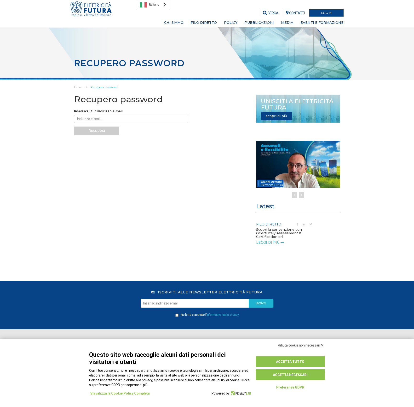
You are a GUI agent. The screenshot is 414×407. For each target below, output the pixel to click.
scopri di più (276, 116)
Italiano (154, 4)
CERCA (272, 13)
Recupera (96, 130)
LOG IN (326, 13)
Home (78, 87)
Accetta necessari (290, 375)
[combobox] (153, 4)
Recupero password (104, 87)
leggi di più (268, 242)
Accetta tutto (290, 362)
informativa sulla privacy (223, 314)
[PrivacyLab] (240, 393)
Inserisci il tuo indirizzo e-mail (98, 111)
